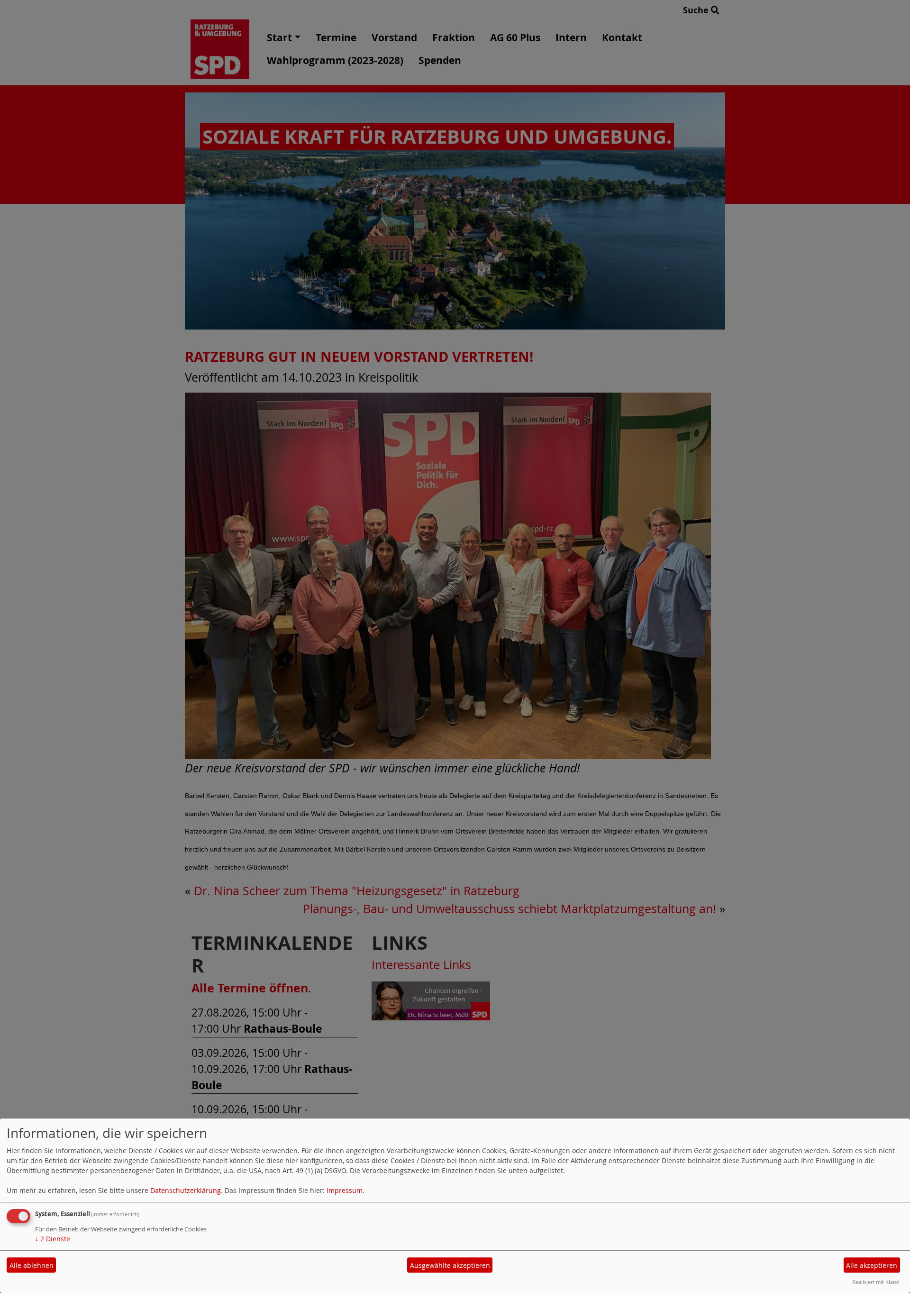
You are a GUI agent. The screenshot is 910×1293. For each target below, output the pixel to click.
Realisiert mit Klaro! (876, 1281)
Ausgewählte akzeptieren (450, 1265)
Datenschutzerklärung (185, 1190)
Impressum (345, 1190)
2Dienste (52, 1238)
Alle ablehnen (31, 1265)
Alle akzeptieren (871, 1265)
